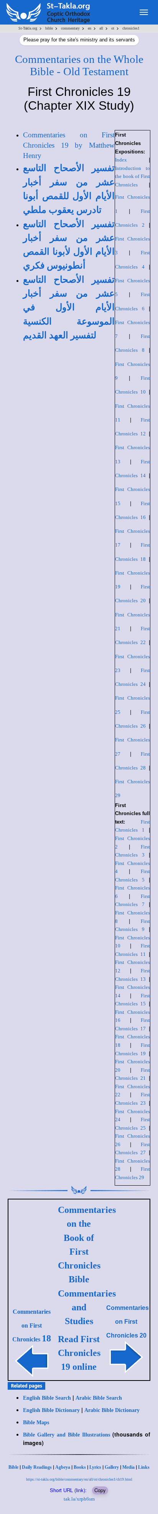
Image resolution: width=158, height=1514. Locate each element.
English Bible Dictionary (51, 1410)
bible (49, 28)
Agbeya (62, 1467)
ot (112, 28)
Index (121, 160)
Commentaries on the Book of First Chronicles (87, 1237)
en (89, 28)
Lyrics (95, 1467)
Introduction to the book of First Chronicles (132, 176)
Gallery (112, 1467)
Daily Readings (37, 1467)
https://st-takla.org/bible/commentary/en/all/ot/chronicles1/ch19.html (79, 1479)
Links (144, 1467)
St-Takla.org (27, 28)
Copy (100, 1490)
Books (80, 1467)
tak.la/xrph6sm (79, 1499)
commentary (70, 28)
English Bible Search (47, 1398)
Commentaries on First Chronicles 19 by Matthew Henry (69, 145)
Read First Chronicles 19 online (79, 1353)
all (101, 28)
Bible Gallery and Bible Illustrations (66, 1435)
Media (128, 1467)
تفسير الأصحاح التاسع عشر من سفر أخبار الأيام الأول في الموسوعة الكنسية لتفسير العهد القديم (69, 307)
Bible (13, 1467)
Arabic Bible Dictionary (112, 1410)
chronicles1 (131, 28)
